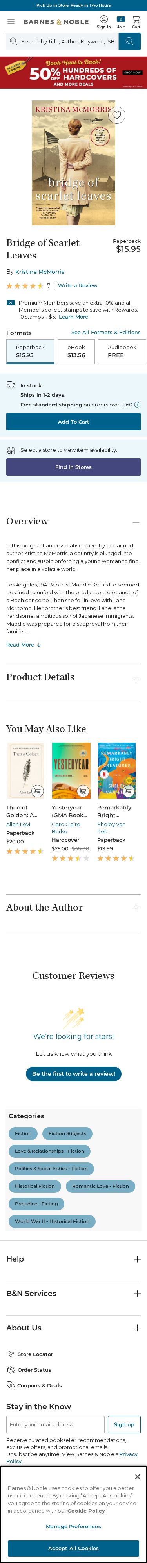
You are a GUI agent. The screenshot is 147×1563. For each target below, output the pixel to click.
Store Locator (35, 1354)
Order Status (34, 1370)
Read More (20, 645)
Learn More (73, 317)
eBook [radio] (76, 351)
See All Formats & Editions (106, 332)
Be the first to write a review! (73, 1073)
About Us (24, 1327)
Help (15, 1259)
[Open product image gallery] (73, 162)
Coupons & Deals (39, 1385)
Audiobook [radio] (122, 351)
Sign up (124, 1424)
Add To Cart (73, 422)
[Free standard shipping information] (137, 404)
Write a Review (78, 286)
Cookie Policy (86, 1511)
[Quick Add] (37, 791)
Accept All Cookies (73, 1548)
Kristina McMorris (39, 271)
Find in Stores (73, 467)
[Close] (137, 1476)
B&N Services (31, 1293)
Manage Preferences (73, 1526)
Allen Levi (18, 824)
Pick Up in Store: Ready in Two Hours (73, 5)
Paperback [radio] (30, 351)
